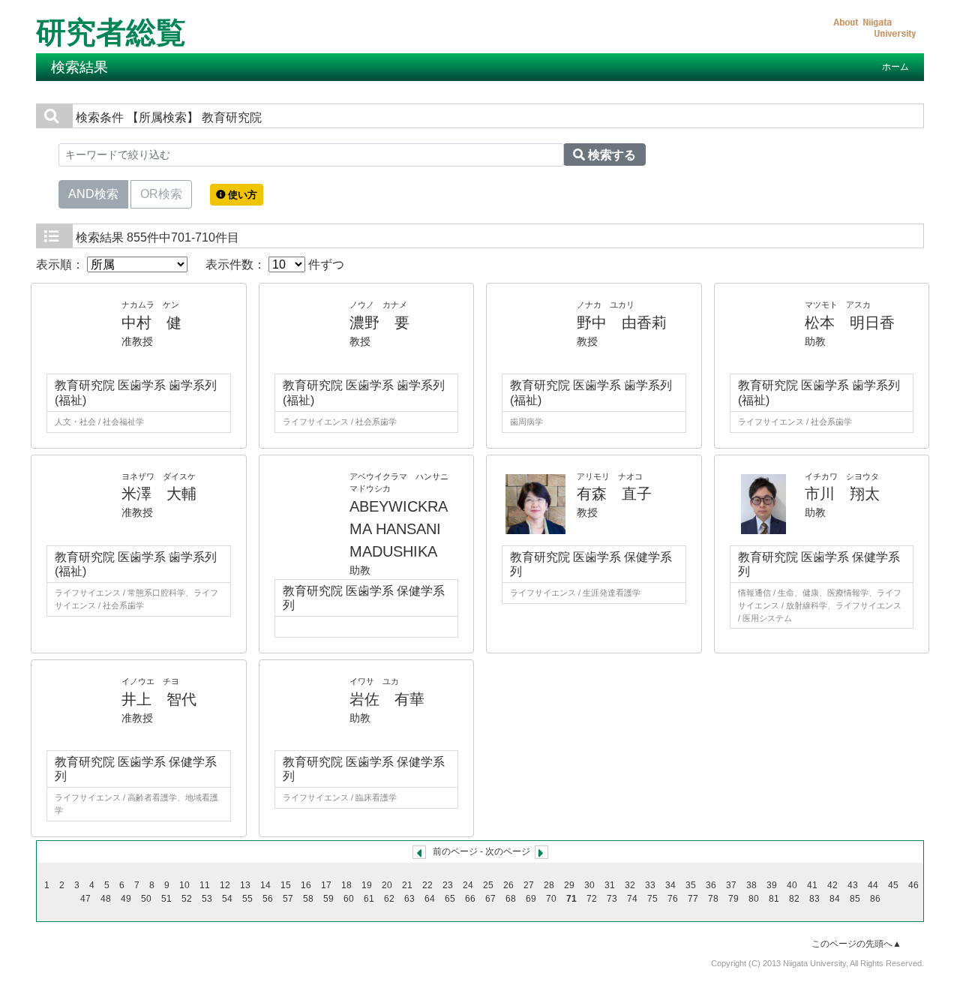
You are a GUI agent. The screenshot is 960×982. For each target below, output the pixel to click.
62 (389, 898)
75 (652, 898)
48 (105, 898)
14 (265, 885)
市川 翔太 (842, 493)
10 (184, 885)
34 (670, 885)
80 (753, 898)
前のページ (455, 851)
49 (126, 898)
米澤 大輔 (159, 493)
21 (407, 885)
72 (591, 898)
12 (225, 885)
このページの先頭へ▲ (857, 943)
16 (306, 885)
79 (733, 898)
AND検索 (93, 194)
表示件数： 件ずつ (275, 264)
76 (673, 898)
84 (835, 898)
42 (832, 885)
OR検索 (161, 194)
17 (326, 885)
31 (609, 885)
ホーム (895, 67)
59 (328, 898)
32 (630, 885)
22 (427, 885)
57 (288, 898)
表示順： (61, 264)
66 (470, 898)
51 (166, 898)
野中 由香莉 (622, 322)
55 (247, 898)
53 (207, 898)
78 (713, 898)
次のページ (507, 851)
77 (693, 898)
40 (792, 885)
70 (551, 898)
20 (387, 885)
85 (855, 898)
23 (447, 885)
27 (529, 885)
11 (205, 885)
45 (893, 885)
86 (875, 898)
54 (227, 898)
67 (490, 898)
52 (187, 898)
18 (346, 885)
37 (731, 885)
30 (589, 885)
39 (771, 885)
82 (794, 898)
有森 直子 (614, 493)
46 (913, 885)
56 (267, 898)
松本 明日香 (850, 322)
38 (751, 885)
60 (349, 898)
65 (450, 898)
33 (650, 885)
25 (488, 885)
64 (429, 898)
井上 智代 (159, 699)
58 (308, 898)
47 (85, 898)
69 (531, 898)
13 (245, 885)
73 (612, 898)
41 (812, 885)
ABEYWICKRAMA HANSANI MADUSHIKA (399, 529)
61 (369, 898)
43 (853, 885)
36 (711, 885)
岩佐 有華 (387, 699)
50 (146, 898)
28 (549, 885)
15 (285, 885)
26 (508, 885)
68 (511, 898)
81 (774, 898)
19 (367, 885)
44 (873, 885)
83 (814, 898)
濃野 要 (380, 322)
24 (468, 885)
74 (632, 898)
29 (569, 885)
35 (691, 885)
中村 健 (152, 322)
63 (409, 898)
